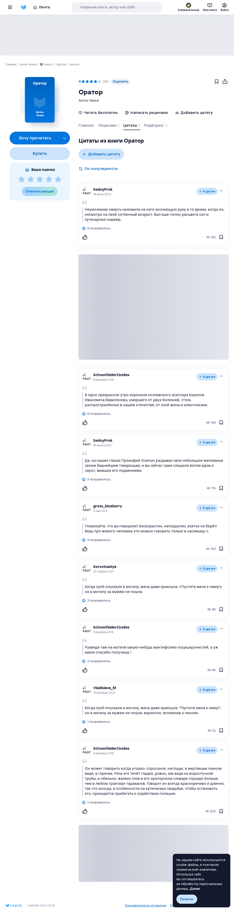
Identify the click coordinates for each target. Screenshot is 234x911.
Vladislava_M (104, 687)
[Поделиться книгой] (225, 81)
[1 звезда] (21, 179)
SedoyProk (102, 189)
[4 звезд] (49, 179)
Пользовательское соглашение (145, 905)
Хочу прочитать (35, 138)
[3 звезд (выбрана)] (91, 81)
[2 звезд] (30, 179)
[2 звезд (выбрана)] (87, 81)
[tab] (87, 126)
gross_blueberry (107, 506)
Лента (44, 7)
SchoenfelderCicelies (111, 374)
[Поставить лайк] (84, 237)
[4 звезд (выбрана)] (95, 81)
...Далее (194, 889)
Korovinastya (104, 566)
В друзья (209, 191)
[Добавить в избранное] (216, 81)
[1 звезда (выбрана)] (83, 81)
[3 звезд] (39, 179)
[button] (39, 100)
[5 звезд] (58, 179)
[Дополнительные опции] (64, 138)
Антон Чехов (89, 100)
